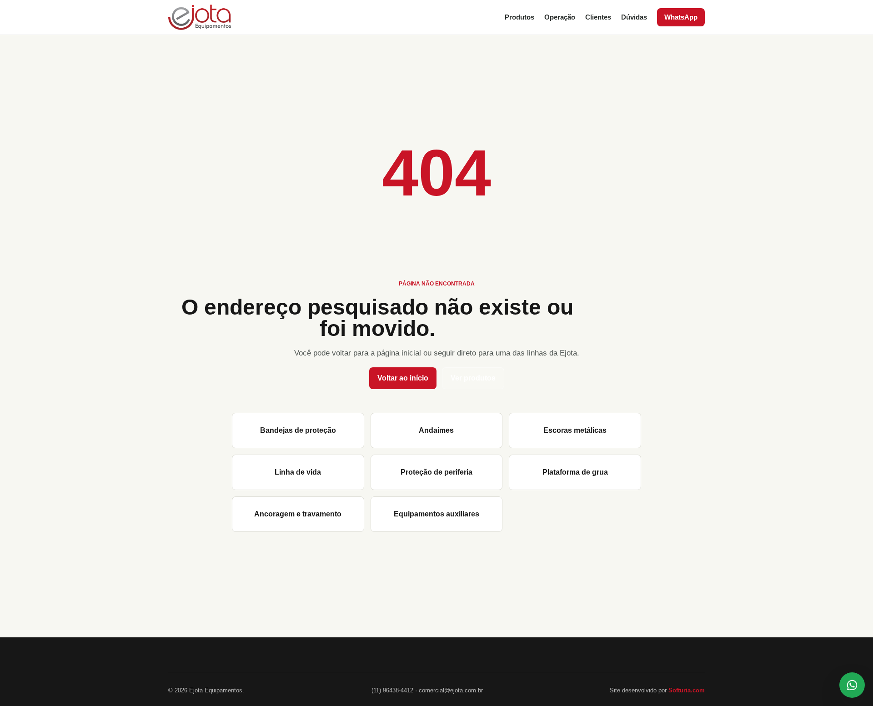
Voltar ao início (402, 378)
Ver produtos (473, 378)
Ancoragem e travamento (297, 514)
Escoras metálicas (575, 430)
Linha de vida (298, 472)
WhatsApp (680, 17)
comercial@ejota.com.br (451, 690)
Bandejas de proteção (298, 430)
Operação (559, 17)
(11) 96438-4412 (392, 690)
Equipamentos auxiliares (436, 514)
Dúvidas (634, 17)
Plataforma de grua (575, 472)
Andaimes (436, 430)
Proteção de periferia (436, 472)
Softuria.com (686, 690)
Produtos (519, 17)
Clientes (598, 17)
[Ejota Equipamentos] (199, 17)
